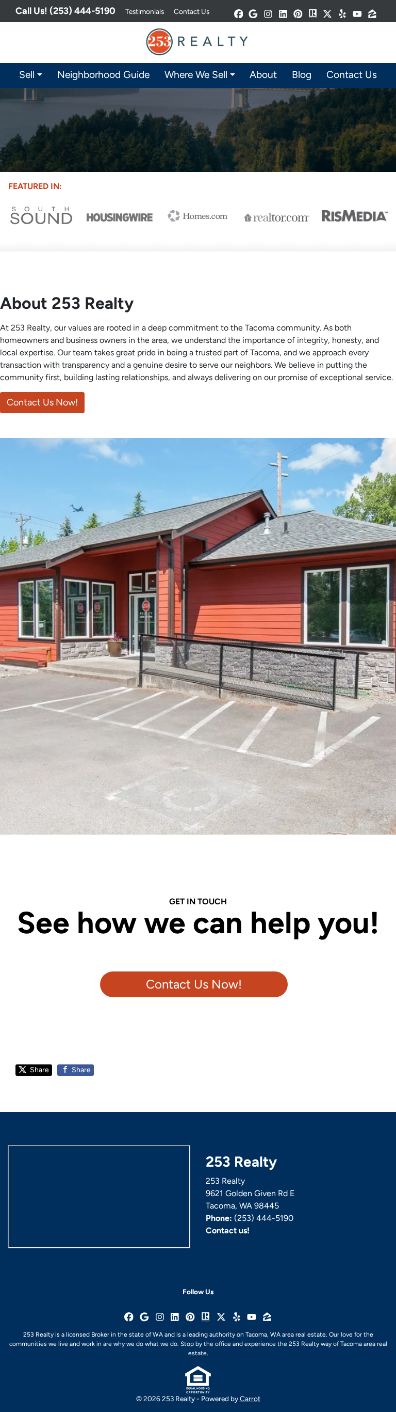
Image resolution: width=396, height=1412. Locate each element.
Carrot (250, 1398)
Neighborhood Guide (103, 75)
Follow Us (198, 1292)
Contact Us (191, 11)
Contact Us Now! (42, 402)
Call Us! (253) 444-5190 (65, 11)
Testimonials (144, 11)
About (263, 75)
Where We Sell (195, 75)
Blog (301, 75)
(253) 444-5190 (263, 1218)
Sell (27, 75)
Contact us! (228, 1230)
